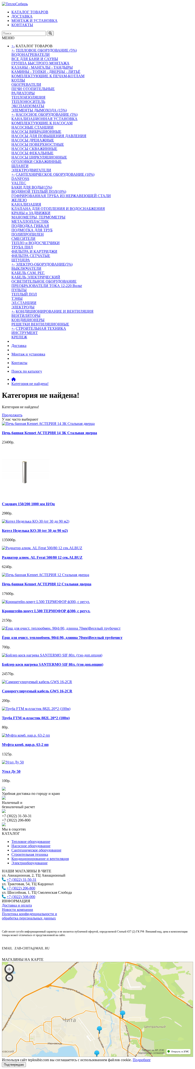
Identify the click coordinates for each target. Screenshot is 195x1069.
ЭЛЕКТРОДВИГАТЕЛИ (31, 170)
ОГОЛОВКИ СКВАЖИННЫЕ (36, 162)
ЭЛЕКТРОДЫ (22, 307)
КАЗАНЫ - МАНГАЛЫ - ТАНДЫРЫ (42, 67)
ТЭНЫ (17, 298)
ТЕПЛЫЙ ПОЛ (24, 294)
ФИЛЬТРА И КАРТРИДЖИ (34, 251)
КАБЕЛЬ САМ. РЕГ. (28, 273)
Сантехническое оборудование (36, 850)
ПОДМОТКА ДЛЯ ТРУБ (32, 230)
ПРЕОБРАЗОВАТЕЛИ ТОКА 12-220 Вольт (46, 286)
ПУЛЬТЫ (19, 290)
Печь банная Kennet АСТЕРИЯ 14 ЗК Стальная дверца (49, 433)
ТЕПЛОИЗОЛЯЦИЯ (28, 97)
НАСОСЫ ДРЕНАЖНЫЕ (32, 140)
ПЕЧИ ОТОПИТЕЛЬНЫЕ (33, 89)
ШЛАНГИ (20, 166)
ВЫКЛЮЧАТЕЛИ (26, 269)
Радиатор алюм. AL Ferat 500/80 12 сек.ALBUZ (42, 557)
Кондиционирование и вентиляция (40, 859)
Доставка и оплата (17, 905)
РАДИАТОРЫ (23, 93)
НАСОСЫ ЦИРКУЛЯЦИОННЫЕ (39, 157)
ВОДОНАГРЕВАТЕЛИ (30, 55)
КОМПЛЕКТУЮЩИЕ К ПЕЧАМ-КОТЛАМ (47, 76)
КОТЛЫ (18, 80)
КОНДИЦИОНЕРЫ (27, 320)
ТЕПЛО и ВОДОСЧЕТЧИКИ (35, 243)
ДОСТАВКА (22, 16)
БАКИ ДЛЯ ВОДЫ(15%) (31, 187)
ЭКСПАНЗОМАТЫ (27, 106)
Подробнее (142, 1060)
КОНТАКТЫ (22, 25)
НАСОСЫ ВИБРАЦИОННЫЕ (36, 132)
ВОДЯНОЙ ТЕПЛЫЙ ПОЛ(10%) (38, 192)
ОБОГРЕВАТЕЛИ (26, 85)
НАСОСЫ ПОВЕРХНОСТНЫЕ (37, 144)
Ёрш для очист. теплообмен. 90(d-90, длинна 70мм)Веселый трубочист (62, 638)
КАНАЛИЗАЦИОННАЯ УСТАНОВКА (44, 119)
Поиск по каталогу (26, 371)
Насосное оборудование (30, 846)
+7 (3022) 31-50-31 (21, 880)
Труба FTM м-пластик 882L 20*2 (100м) (36, 718)
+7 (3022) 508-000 (21, 897)
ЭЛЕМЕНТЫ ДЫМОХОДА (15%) (39, 110)
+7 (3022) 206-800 (21, 888)
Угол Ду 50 (11, 771)
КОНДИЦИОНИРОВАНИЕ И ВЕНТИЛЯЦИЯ (54, 311)
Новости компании (17, 910)
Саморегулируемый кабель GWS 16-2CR (37, 691)
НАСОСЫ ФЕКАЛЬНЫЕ (32, 153)
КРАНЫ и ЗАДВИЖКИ (30, 213)
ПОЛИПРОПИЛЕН (27, 234)
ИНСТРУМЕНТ (24, 333)
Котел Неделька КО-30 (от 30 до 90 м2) (35, 531)
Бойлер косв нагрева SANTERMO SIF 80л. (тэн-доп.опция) (52, 664)
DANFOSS (20, 179)
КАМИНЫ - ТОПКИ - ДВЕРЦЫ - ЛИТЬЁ (45, 72)
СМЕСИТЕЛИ (23, 239)
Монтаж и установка (28, 354)
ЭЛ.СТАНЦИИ (23, 303)
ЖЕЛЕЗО (19, 200)
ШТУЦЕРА (20, 260)
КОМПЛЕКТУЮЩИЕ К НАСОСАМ (42, 123)
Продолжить (12, 415)
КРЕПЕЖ (19, 337)
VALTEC (18, 183)
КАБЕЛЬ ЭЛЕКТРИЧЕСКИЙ (35, 277)
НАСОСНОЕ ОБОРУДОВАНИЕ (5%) (47, 114)
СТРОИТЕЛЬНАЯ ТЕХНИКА (41, 328)
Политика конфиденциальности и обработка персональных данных (29, 916)
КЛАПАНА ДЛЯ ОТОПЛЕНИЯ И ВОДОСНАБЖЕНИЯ (58, 209)
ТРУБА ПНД (22, 247)
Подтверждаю (14, 1064)
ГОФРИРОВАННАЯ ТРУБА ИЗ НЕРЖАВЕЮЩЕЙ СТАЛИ (61, 196)
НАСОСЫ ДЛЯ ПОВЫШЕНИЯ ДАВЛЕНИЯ (48, 136)
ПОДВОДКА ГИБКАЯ (30, 226)
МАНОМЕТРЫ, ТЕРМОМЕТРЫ (38, 217)
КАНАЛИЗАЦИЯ (26, 204)
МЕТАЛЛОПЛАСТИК (30, 221)
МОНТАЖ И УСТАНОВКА (34, 21)
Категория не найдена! (30, 384)
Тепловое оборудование (30, 842)
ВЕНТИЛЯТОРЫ (25, 316)
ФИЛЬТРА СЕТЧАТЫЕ (30, 256)
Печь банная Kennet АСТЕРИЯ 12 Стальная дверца (46, 584)
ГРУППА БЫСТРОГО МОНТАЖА (40, 63)
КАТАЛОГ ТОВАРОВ (29, 12)
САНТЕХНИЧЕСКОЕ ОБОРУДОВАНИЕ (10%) (55, 174)
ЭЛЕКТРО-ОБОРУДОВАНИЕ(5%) (44, 264)
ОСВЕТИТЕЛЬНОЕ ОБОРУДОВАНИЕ (44, 281)
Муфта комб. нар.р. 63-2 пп (25, 745)
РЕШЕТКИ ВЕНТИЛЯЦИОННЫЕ (40, 324)
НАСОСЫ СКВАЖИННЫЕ (34, 149)
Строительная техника (29, 854)
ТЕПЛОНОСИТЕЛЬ (28, 102)
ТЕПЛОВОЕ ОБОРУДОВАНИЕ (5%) (46, 50)
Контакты (19, 363)
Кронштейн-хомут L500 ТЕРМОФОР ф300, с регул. (46, 611)
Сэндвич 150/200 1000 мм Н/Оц (28, 504)
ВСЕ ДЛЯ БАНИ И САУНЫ (34, 59)
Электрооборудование (29, 863)
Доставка (18, 346)
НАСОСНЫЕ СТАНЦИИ (32, 127)
